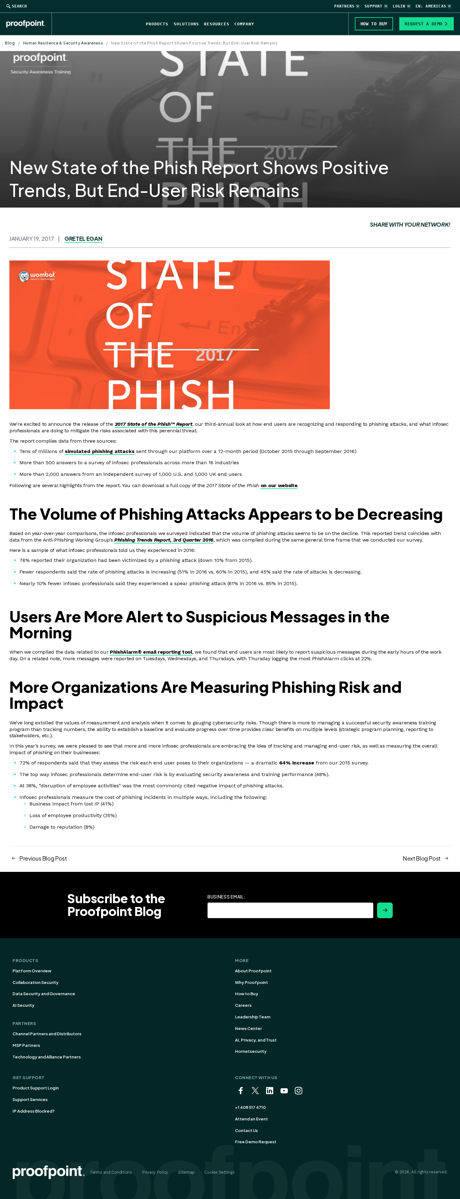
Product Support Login (36, 1087)
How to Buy (246, 993)
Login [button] (399, 6)
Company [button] (244, 24)
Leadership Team (252, 1016)
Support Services (30, 1099)
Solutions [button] (186, 24)
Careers (243, 1005)
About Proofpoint (253, 970)
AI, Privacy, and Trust (256, 1039)
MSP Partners (26, 1045)
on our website (279, 485)
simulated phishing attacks (100, 451)
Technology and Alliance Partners (47, 1056)
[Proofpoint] (29, 24)
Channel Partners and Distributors (47, 1033)
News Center (248, 1028)
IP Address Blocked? (34, 1111)
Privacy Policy (155, 1172)
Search (19, 6)
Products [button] (157, 24)
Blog (10, 43)
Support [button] (373, 6)
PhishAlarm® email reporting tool (151, 652)
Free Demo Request (255, 1141)
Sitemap (186, 1172)
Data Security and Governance (44, 993)
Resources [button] (216, 24)
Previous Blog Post (43, 858)
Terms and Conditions (111, 1172)
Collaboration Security (36, 982)
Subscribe (385, 910)
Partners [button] (344, 6)
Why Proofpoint (251, 982)
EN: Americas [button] (431, 6)
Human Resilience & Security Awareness (63, 43)
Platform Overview (32, 970)
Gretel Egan (83, 238)
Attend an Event (251, 1118)
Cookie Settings (219, 1172)
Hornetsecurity (251, 1051)
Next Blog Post (422, 858)
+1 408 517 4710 (250, 1107)
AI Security (23, 1005)
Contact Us (246, 1130)
